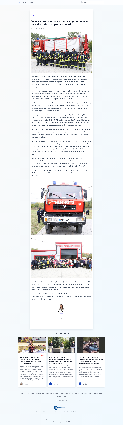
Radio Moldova (40, 393)
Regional (34, 15)
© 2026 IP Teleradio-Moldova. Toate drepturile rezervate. (61, 419)
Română (55, 422)
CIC (90, 393)
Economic (22, 355)
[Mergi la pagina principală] (19, 2)
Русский (62, 422)
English (68, 422)
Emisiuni (30, 2)
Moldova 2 (31, 393)
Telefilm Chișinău (97, 393)
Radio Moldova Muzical (67, 393)
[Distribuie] (61, 319)
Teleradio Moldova (61, 396)
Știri (24, 2)
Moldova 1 (23, 393)
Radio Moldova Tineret (52, 393)
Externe (51, 355)
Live (37, 2)
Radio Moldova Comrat (81, 393)
